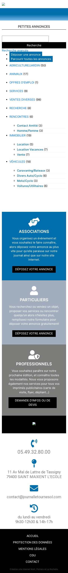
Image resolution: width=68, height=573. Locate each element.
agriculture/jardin (24, 65)
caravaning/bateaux (31, 170)
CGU (32, 555)
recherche (18, 108)
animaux (15, 74)
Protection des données (32, 542)
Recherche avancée (15, 50)
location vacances (30, 149)
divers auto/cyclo (29, 175)
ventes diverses (22, 99)
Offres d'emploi (21, 82)
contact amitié (27, 125)
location (23, 144)
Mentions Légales (32, 549)
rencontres (19, 116)
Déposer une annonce (26, 54)
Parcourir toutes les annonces (31, 59)
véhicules (17, 161)
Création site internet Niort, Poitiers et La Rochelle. (34, 569)
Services (16, 91)
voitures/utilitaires (30, 186)
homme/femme (27, 130)
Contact (32, 562)
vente (21, 154)
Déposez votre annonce (34, 269)
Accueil (33, 536)
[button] (34, 14)
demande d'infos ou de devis (32, 403)
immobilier (17, 135)
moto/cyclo (25, 181)
